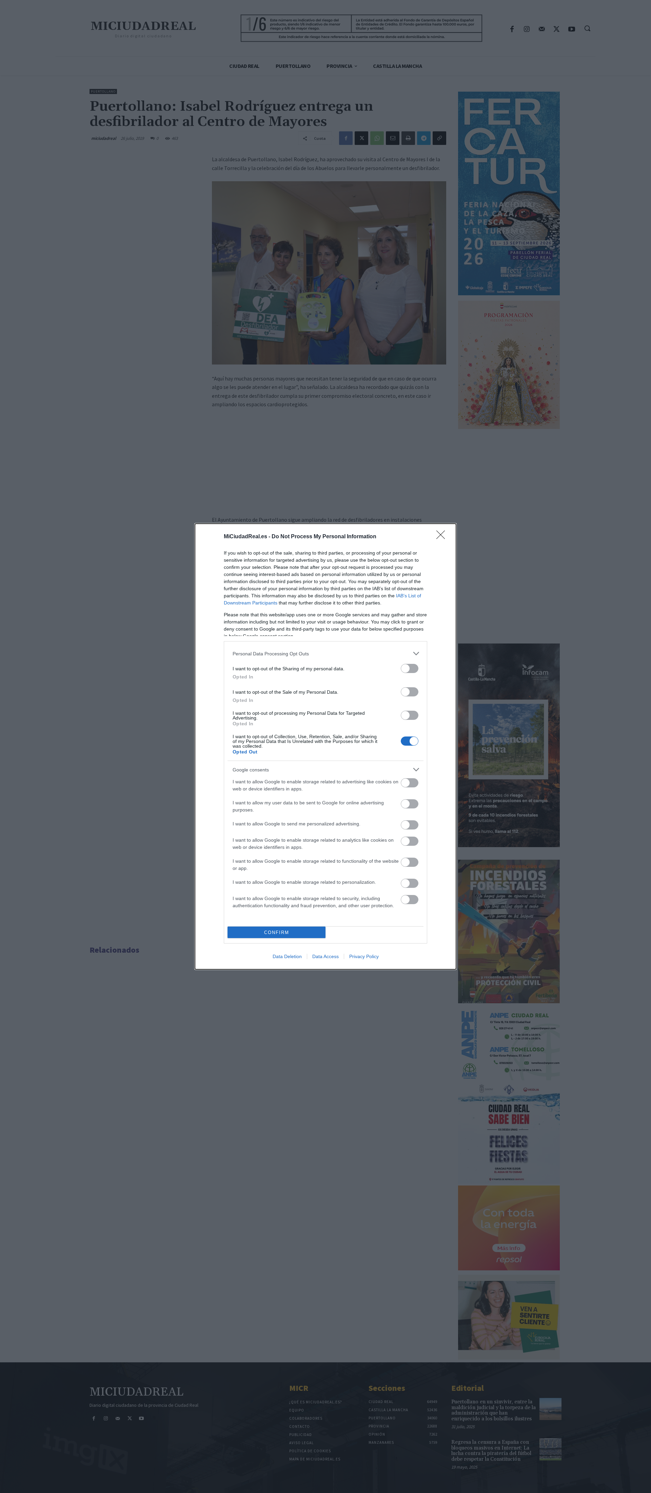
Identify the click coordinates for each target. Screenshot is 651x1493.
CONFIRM (276, 932)
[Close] (442, 536)
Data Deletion (287, 956)
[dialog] (325, 746)
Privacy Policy (364, 956)
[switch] (409, 668)
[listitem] (325, 653)
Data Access (325, 956)
